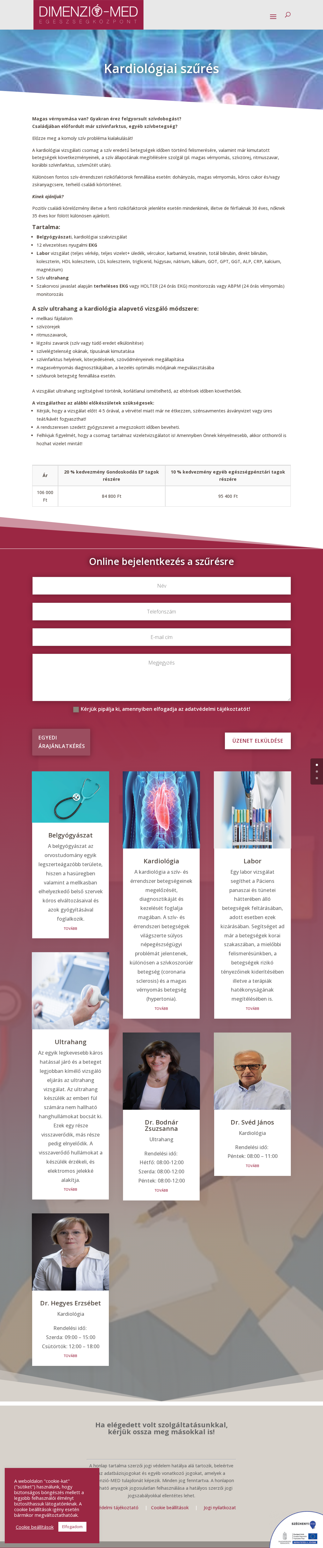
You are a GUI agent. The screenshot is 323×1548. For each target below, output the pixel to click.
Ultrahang (70, 1042)
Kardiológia (161, 861)
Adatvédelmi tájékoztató (112, 1508)
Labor (252, 861)
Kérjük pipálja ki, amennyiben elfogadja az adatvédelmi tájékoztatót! (165, 708)
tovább (70, 927)
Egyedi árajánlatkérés (61, 742)
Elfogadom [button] (72, 1526)
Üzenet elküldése (257, 740)
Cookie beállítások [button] (35, 1527)
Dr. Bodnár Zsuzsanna (161, 1125)
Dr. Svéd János (252, 1122)
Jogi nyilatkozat (220, 1508)
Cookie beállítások (170, 1508)
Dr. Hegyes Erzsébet (70, 1303)
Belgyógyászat (70, 835)
